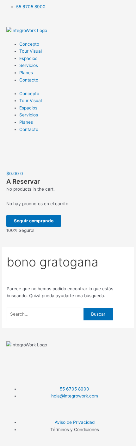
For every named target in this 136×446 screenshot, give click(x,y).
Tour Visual (30, 51)
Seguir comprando (33, 220)
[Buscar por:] (45, 314)
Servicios (28, 65)
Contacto (28, 79)
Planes (26, 72)
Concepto (29, 44)
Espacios (28, 58)
